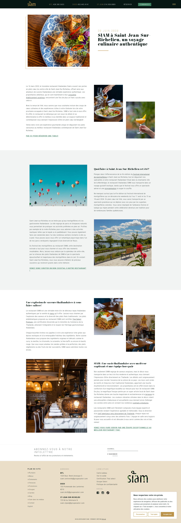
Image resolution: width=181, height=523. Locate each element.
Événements (33, 479)
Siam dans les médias (36, 499)
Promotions (33, 486)
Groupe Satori (102, 482)
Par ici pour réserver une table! (42, 136)
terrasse (148, 394)
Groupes (32, 489)
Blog (30, 496)
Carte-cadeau (102, 473)
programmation (110, 189)
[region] (154, 505)
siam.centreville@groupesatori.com (74, 479)
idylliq (104, 519)
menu (52, 314)
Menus (31, 476)
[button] (174, 4)
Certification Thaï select (106, 479)
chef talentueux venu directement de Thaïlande (116, 414)
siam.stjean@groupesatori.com (72, 503)
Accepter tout (167, 514)
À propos (32, 473)
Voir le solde (101, 476)
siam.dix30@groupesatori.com (72, 492)
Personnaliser (140, 514)
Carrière (31, 493)
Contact (31, 503)
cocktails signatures (141, 403)
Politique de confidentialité (107, 484)
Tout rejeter (154, 514)
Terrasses (32, 483)
